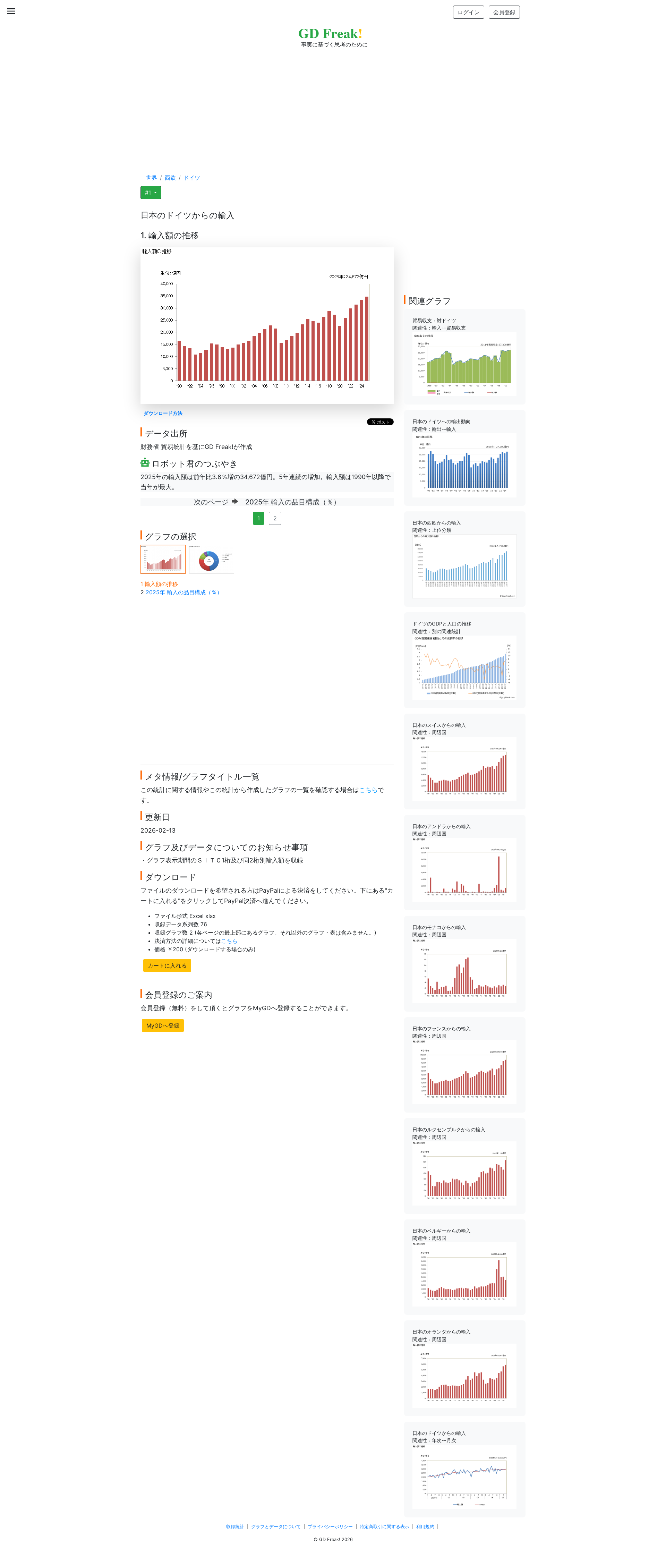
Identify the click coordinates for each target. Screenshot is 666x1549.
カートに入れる (167, 965)
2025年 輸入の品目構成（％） (184, 592)
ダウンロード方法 (163, 413)
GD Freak (330, 33)
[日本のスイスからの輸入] (464, 768)
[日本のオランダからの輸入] (464, 1375)
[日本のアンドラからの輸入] (464, 869)
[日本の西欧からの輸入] (464, 565)
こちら (368, 789)
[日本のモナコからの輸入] (464, 970)
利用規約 (425, 1526)
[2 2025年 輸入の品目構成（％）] (211, 558)
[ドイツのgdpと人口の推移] (464, 667)
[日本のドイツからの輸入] (464, 1476)
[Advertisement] (333, 104)
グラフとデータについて (276, 1526)
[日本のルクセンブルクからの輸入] (464, 1172)
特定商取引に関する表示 (384, 1526)
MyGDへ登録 (162, 1025)
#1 (149, 192)
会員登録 (504, 12)
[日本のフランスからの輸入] (464, 1071)
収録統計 (235, 1526)
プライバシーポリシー (330, 1526)
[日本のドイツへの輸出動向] (464, 464)
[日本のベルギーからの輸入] (464, 1273)
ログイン (469, 12)
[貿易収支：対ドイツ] (464, 363)
